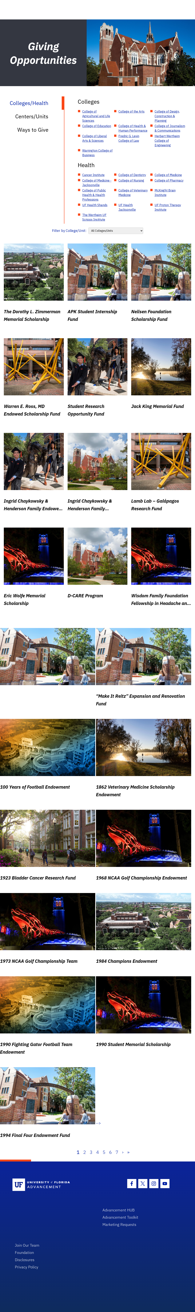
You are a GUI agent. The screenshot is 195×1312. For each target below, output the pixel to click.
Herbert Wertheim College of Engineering (167, 140)
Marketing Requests (119, 1224)
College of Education (96, 126)
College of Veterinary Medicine (133, 192)
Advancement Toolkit (120, 1217)
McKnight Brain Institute (165, 192)
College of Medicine (168, 175)
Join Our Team (27, 1245)
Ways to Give (32, 129)
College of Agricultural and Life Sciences (96, 116)
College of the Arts (131, 111)
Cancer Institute (93, 175)
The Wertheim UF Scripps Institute (94, 217)
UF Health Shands (94, 205)
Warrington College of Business (97, 153)
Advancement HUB (118, 1210)
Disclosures (24, 1259)
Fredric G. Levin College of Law (128, 138)
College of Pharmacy (169, 180)
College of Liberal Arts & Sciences (94, 138)
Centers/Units (31, 116)
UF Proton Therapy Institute (168, 207)
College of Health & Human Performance (132, 128)
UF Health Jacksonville (127, 207)
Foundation (24, 1252)
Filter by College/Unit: (69, 230)
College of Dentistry (132, 175)
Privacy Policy (26, 1267)
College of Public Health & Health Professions (94, 194)
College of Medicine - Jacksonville (96, 183)
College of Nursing (131, 180)
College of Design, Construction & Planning (167, 116)
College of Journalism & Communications (170, 128)
